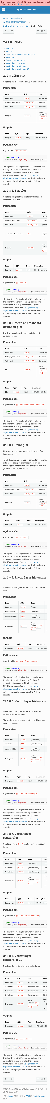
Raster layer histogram (15, 60)
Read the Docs (39, 1096)
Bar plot (9, 49)
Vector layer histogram (15, 63)
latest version (23, 4)
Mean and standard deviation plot (20, 54)
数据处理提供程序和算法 (15, 22)
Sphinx (10, 1096)
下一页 (40, 31)
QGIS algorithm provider (16, 26)
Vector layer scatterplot (16, 66)
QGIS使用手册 (13, 19)
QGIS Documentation (26, 10)
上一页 (9, 31)
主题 (28, 1096)
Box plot (9, 52)
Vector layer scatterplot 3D (17, 69)
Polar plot (10, 57)
